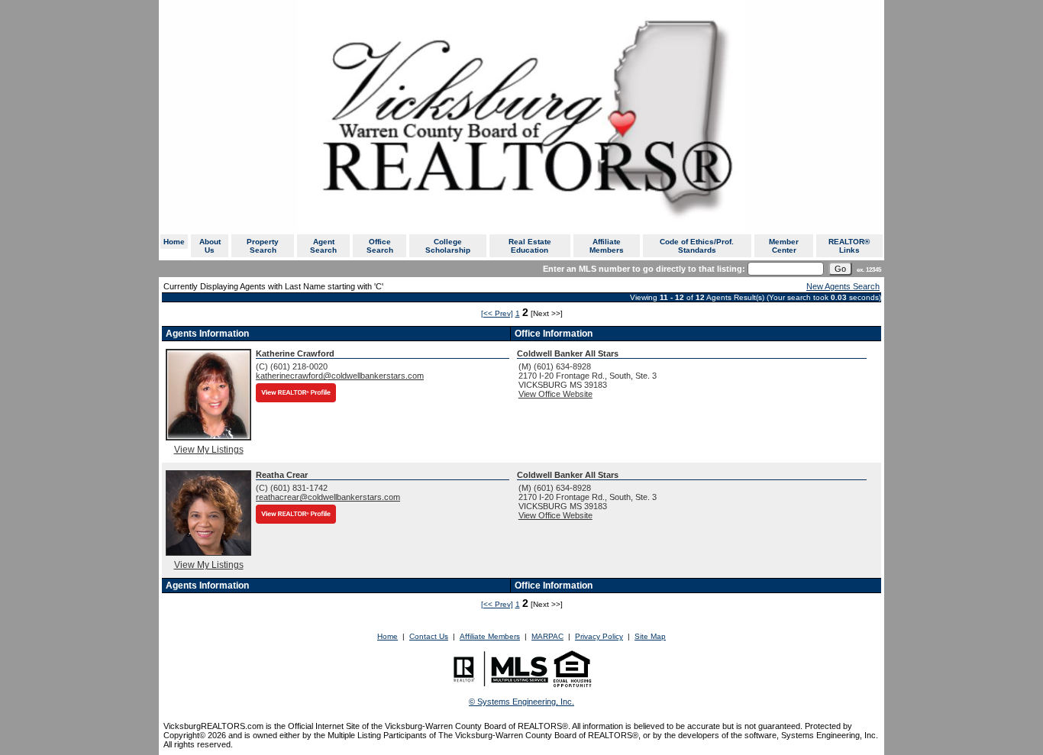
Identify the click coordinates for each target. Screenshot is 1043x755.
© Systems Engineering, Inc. (521, 701)
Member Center (784, 245)
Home (174, 241)
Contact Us (428, 636)
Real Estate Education (530, 245)
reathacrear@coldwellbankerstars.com (328, 497)
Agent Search (323, 245)
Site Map (650, 636)
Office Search (380, 245)
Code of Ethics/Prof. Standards (697, 245)
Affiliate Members (606, 245)
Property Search (263, 245)
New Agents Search (843, 286)
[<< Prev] (497, 313)
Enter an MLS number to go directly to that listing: (644, 268)
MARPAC (547, 636)
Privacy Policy (599, 636)
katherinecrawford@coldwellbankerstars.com (340, 375)
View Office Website (555, 393)
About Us (210, 245)
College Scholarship (447, 245)
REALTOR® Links (849, 245)
